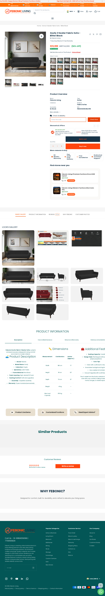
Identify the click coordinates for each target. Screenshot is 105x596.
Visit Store (71, 180)
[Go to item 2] (16, 85)
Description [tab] (18, 340)
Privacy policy (19, 588)
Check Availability (59, 116)
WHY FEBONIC (67, 214)
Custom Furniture (51, 558)
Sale (47, 562)
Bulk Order (40, 5)
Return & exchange (74, 539)
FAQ (69, 552)
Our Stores (93, 539)
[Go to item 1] (8, 83)
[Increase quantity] (61, 146)
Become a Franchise (65, 5)
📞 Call (64, 180)
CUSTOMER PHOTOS (82, 214)
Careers (92, 546)
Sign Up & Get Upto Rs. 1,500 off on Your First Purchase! (57, 1)
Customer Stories (95, 542)
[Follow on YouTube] (16, 578)
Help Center (94, 5)
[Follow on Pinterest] (11, 578)
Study (47, 549)
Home (39, 26)
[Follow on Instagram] (6, 578)
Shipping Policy (73, 546)
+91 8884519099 (13, 5)
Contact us (71, 549)
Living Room (49, 536)
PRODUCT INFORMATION (37, 214)
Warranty (71, 542)
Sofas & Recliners (51, 533)
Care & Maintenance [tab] (45, 340)
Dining (48, 546)
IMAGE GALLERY (20, 214)
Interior (52, 5)
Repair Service (26, 5)
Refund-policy (72, 536)
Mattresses (49, 542)
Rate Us (70, 555)
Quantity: (53, 142)
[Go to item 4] (33, 85)
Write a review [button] (68, 466)
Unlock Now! (76, 52)
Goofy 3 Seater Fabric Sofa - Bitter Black (55, 26)
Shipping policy (43, 588)
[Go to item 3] (24, 85)
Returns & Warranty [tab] (72, 340)
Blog (91, 536)
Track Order (81, 5)
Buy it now (82, 146)
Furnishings (49, 555)
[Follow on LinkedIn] (22, 578)
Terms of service (31, 588)
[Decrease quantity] (53, 146)
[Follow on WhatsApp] (27, 578)
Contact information (56, 588)
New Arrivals (49, 565)
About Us (92, 533)
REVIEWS (54, 214)
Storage (48, 552)
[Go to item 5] (41, 85)
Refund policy (9, 588)
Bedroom (48, 539)
